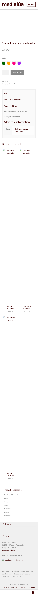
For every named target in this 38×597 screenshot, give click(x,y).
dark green (18, 129)
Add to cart (17, 72)
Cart (29, 591)
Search (19, 593)
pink (16, 132)
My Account (6, 593)
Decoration (12, 84)
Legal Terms (7, 587)
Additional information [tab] (12, 99)
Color (4, 58)
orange (25, 129)
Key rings (7, 512)
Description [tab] (8, 93)
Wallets (6, 505)
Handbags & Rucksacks (11, 495)
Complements (8, 502)
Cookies (23, 587)
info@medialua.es (9, 550)
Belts (6, 498)
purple (21, 132)
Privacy (15, 587)
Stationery (7, 515)
